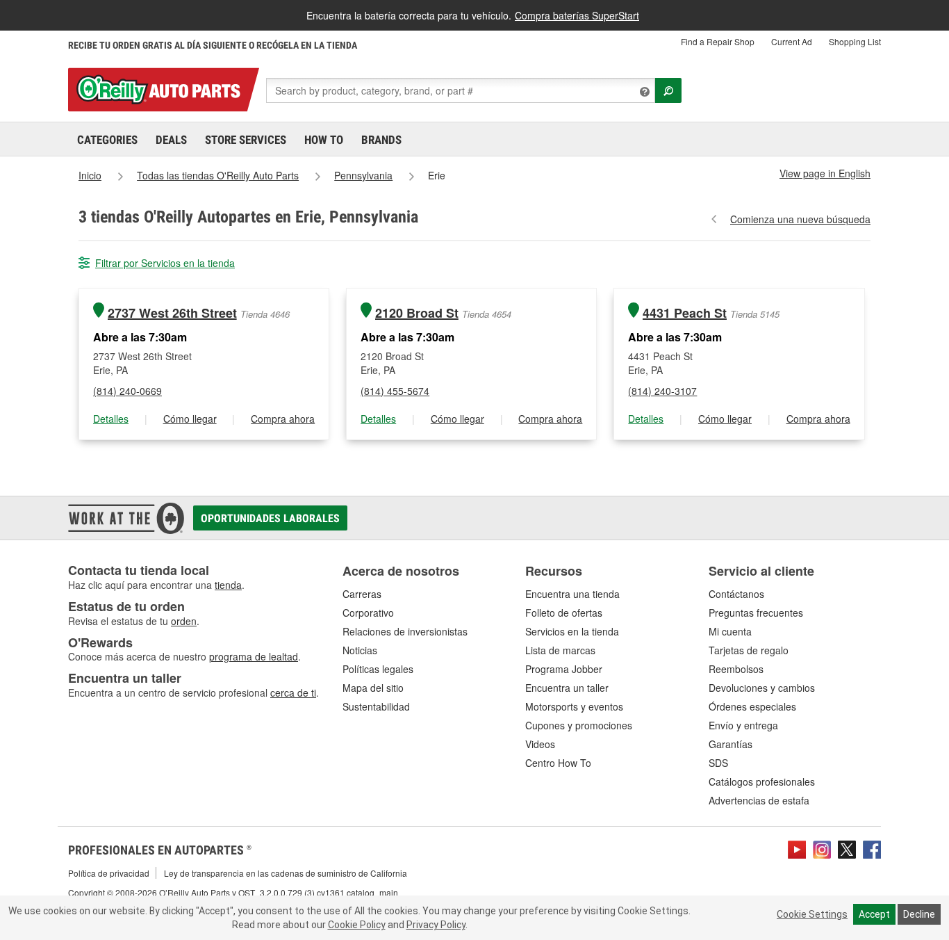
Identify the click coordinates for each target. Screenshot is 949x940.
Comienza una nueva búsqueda (800, 219)
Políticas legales (378, 669)
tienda (228, 585)
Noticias (360, 650)
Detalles (111, 419)
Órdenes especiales (752, 706)
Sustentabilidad (376, 706)
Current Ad (791, 41)
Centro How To (558, 763)
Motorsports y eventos (574, 706)
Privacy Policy (435, 924)
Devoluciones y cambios (762, 688)
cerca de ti (293, 692)
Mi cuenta (730, 631)
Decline (919, 914)
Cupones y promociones (578, 725)
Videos (540, 744)
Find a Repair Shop (717, 41)
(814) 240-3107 (662, 391)
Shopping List (855, 41)
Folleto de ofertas (563, 612)
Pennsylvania (363, 175)
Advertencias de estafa (759, 800)
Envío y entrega (743, 725)
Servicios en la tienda (572, 631)
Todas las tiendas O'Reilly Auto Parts (218, 175)
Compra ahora (283, 419)
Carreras (362, 594)
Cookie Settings (812, 914)
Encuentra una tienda (572, 594)
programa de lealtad (253, 656)
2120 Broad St (417, 313)
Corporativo (368, 612)
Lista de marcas (560, 650)
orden (184, 621)
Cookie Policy (357, 924)
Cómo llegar (190, 419)
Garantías (730, 744)
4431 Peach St (685, 313)
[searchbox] (460, 90)
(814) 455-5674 (395, 391)
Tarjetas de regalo (749, 650)
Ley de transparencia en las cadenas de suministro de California (285, 873)
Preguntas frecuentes (756, 612)
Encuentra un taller (567, 688)
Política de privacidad (108, 873)
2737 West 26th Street (172, 313)
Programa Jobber (563, 669)
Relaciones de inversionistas (405, 631)
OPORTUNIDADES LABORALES (270, 518)
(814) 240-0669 (127, 391)
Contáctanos (736, 594)
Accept (874, 914)
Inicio (90, 175)
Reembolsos (736, 669)
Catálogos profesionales (762, 781)
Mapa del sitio (373, 688)
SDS (718, 763)
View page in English (824, 173)
